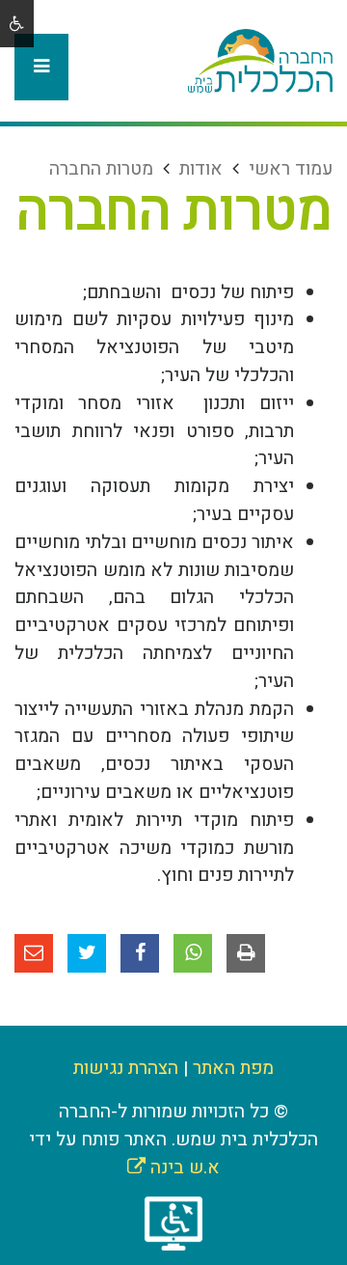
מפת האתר (233, 1068)
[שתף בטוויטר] (86, 953)
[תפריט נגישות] (17, 23)
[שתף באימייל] (33, 953)
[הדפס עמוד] (246, 953)
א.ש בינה (173, 1167)
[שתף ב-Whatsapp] (193, 953)
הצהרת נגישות (125, 1068)
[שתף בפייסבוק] (139, 953)
